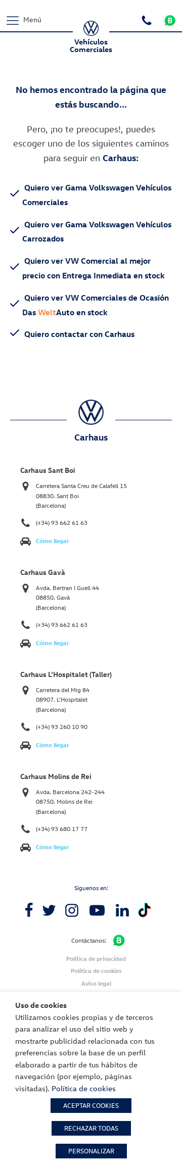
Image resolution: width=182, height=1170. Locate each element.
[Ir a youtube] (97, 910)
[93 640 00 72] (148, 19)
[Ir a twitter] (49, 910)
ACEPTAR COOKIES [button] (91, 1105)
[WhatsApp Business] (118, 940)
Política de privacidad (96, 958)
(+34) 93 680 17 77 (61, 829)
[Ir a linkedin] (122, 910)
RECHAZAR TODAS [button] (91, 1128)
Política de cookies (96, 970)
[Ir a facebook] (28, 910)
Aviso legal (96, 983)
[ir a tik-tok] (144, 910)
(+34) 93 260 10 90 (61, 726)
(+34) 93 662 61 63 (61, 522)
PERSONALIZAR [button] (91, 1151)
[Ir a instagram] (71, 910)
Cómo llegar (52, 541)
